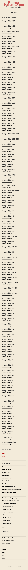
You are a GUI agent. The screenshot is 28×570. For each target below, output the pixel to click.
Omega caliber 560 (8, 345)
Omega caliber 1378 (8, 88)
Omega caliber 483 (8, 375)
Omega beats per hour (9, 442)
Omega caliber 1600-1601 (10, 31)
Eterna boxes (5, 475)
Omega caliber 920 (8, 211)
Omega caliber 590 (8, 298)
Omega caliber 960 (8, 201)
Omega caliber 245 (8, 432)
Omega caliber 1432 (8, 57)
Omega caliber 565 (8, 319)
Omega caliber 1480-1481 (10, 47)
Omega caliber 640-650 (10, 283)
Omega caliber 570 (8, 314)
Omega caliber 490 (8, 360)
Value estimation (6, 472)
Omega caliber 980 (8, 196)
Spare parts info (7, 523)
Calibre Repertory (7, 509)
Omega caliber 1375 (8, 98)
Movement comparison (9, 515)
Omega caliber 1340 (8, 124)
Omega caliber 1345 (8, 113)
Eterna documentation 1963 (9, 486)
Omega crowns (7, 437)
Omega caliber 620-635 (10, 288)
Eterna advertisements (8, 481)
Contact (4, 549)
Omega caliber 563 (8, 329)
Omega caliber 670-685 (9, 273)
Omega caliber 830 (8, 242)
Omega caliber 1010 (8, 185)
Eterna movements (8, 506)
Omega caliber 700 (8, 262)
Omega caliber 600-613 (9, 293)
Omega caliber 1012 (8, 175)
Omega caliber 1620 (8, 26)
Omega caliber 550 (8, 355)
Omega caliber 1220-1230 (10, 139)
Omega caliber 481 (8, 380)
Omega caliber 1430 (8, 67)
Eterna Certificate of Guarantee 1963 (11, 489)
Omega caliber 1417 (8, 77)
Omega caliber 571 (8, 309)
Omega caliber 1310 (8, 129)
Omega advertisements (8, 540)
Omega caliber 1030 (8, 165)
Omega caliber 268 (8, 416)
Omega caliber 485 (8, 365)
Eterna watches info (7, 466)
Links (3, 527)
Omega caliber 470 (8, 391)
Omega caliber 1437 (8, 52)
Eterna (3, 453)
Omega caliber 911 (8, 216)
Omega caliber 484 (8, 370)
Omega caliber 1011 (8, 180)
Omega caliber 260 (8, 427)
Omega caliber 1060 (8, 149)
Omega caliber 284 (8, 406)
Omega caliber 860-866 (10, 237)
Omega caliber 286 (8, 396)
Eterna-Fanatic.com (14, 3)
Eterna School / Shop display (9, 498)
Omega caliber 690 (8, 267)
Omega (3, 456)
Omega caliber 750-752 (9, 247)
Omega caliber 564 (8, 324)
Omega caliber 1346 (8, 108)
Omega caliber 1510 (8, 41)
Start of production (8, 512)
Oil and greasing (7, 520)
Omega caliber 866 (8, 226)
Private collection (6, 469)
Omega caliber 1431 (8, 62)
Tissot (3, 459)
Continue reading (6, 22)
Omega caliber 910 (8, 221)
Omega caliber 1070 (8, 144)
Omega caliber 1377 (8, 93)
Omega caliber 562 (8, 334)
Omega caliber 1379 (8, 83)
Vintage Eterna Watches (14, 566)
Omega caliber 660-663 (10, 278)
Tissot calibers (5, 535)
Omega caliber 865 (8, 231)
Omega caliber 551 (8, 350)
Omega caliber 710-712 (9, 257)
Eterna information (6, 478)
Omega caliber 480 (8, 386)
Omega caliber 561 (8, 339)
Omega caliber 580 (8, 303)
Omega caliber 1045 (8, 154)
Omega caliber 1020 (8, 170)
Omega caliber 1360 (8, 103)
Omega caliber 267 (8, 422)
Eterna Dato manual (7, 495)
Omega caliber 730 (8, 252)
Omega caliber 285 (8, 401)
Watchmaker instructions (9, 503)
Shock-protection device (9, 517)
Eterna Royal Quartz (7, 483)
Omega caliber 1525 (8, 36)
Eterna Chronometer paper (9, 492)
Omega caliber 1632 (8, 21)
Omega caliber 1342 (8, 118)
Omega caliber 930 (8, 206)
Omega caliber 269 (8, 411)
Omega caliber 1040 (8, 160)
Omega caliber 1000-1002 (10, 190)
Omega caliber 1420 (8, 72)
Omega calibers (6, 543)
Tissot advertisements (7, 537)
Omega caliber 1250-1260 (10, 134)
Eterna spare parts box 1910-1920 (10, 500)
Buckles (4, 561)
